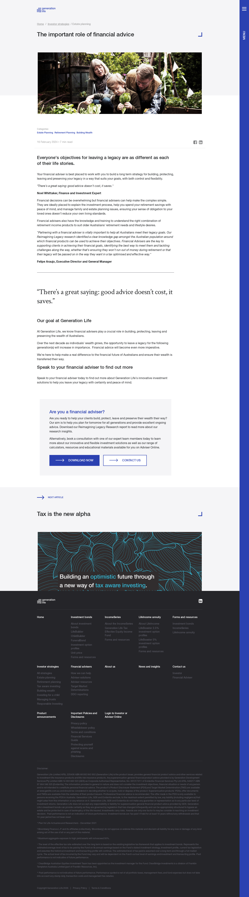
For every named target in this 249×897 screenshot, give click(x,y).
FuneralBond (78, 640)
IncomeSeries (180, 628)
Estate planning (46, 677)
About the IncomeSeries (119, 623)
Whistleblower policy (83, 727)
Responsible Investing (50, 703)
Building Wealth (84, 132)
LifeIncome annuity (184, 632)
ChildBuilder (78, 636)
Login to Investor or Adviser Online (116, 715)
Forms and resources (83, 657)
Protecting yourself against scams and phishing (82, 748)
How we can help (81, 673)
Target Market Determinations (80, 688)
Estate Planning (45, 132)
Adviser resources (81, 681)
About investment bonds (81, 625)
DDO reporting (79, 694)
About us (110, 666)
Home (40, 24)
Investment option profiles (81, 646)
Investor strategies (58, 24)
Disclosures (77, 756)
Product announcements (46, 715)
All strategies (44, 673)
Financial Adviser (182, 677)
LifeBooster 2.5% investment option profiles (149, 632)
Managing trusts (46, 699)
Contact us (131, 460)
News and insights (149, 666)
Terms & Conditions (101, 888)
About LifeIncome (149, 623)
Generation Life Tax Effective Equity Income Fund (118, 632)
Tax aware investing (48, 686)
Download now (80, 460)
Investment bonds (183, 623)
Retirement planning (49, 681)
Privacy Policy (80, 888)
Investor (177, 673)
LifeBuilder (77, 631)
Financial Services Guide (81, 738)
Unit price (76, 652)
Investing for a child (48, 695)
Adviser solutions (81, 677)
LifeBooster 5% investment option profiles (149, 643)
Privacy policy (79, 723)
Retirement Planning (65, 132)
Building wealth (46, 690)
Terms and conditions (83, 732)
